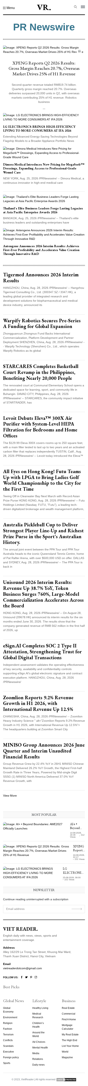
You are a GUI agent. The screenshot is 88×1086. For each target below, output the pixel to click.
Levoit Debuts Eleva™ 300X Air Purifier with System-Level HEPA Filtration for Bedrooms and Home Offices (40, 427)
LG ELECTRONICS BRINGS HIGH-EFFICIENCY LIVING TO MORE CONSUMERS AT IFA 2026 (39, 128)
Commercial (68, 1013)
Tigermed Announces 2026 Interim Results (41, 277)
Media (35, 1053)
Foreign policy (11, 1057)
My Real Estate (70, 1034)
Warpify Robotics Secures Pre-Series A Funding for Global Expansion (42, 323)
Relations (37, 1059)
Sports (6, 1063)
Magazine (67, 1057)
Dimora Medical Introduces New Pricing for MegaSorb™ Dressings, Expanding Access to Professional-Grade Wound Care (44, 168)
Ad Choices (38, 1041)
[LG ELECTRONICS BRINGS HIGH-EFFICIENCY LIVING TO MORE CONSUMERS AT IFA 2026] (44, 117)
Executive (8, 1051)
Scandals (8, 1046)
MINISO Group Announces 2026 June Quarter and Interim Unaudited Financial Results (44, 751)
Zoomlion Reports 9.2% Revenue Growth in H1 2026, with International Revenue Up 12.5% (38, 703)
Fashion (7, 1028)
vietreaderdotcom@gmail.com (22, 968)
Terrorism (8, 1034)
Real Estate (68, 1008)
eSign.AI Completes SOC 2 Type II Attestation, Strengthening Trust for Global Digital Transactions (42, 651)
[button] (9, 8)
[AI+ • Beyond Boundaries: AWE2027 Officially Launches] (35, 830)
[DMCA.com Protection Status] (66, 1079)
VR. (44, 7)
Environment (10, 1017)
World (65, 1051)
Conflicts (8, 1040)
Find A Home (69, 1019)
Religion (7, 1023)
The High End (69, 1040)
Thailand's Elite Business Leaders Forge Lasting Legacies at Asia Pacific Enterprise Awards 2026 (43, 210)
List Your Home (70, 1046)
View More (10, 795)
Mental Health (40, 1047)
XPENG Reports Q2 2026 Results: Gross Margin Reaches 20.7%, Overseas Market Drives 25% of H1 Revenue (44, 68)
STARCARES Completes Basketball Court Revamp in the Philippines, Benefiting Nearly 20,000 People (40, 372)
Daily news (38, 1064)
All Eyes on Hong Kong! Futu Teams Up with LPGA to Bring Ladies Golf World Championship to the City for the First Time (42, 480)
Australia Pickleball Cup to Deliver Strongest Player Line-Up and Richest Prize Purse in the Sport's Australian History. (43, 533)
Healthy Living (40, 1008)
